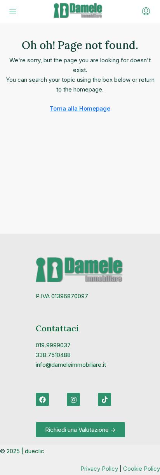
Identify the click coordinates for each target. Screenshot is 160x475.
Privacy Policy (99, 468)
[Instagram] (73, 399)
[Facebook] (42, 399)
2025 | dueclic (25, 451)
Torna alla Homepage (80, 108)
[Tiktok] (104, 399)
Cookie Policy (141, 468)
